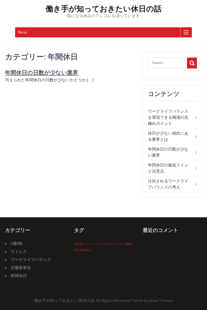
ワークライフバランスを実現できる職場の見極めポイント (168, 117)
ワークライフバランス (31, 259)
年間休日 (19, 275)
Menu (22, 32)
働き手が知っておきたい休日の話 (104, 8)
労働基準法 (21, 267)
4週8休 (17, 243)
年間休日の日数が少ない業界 (41, 72)
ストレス (19, 251)
